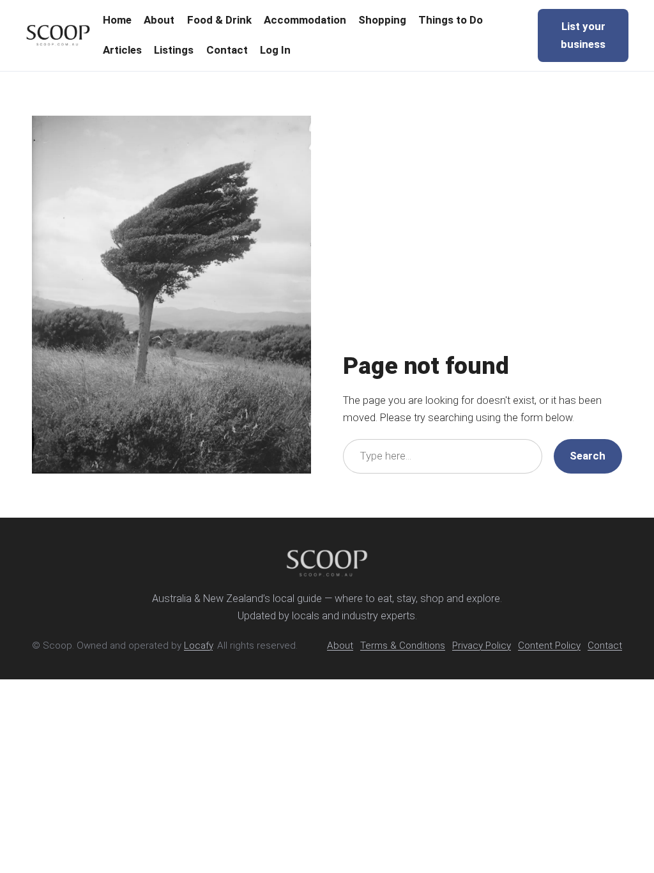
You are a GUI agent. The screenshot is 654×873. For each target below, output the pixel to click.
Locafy (198, 645)
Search (587, 455)
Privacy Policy (481, 645)
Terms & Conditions (402, 645)
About (340, 645)
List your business (583, 35)
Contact (605, 645)
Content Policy (549, 645)
